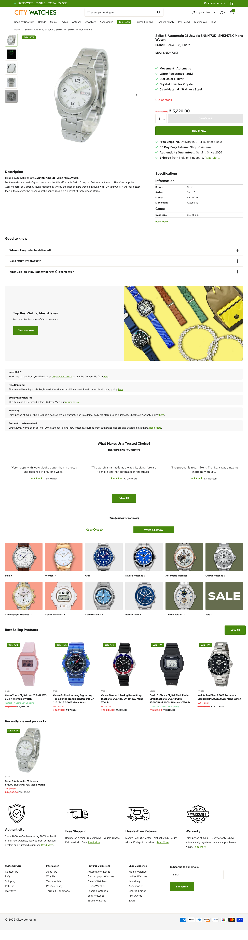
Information (52, 865)
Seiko (170, 45)
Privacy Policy (54, 886)
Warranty (10, 891)
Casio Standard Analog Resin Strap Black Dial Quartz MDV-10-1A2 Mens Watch (122, 699)
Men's (53, 21)
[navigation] (11, 40)
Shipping (10, 881)
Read (161, 221)
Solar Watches (96, 895)
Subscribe (182, 886)
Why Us (50, 876)
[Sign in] (222, 12)
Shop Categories (138, 865)
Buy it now (199, 130)
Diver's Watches (97, 881)
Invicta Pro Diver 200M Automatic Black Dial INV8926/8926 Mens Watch (219, 697)
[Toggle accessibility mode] (231, 3)
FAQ (7, 876)
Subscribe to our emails (184, 867)
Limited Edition (137, 891)
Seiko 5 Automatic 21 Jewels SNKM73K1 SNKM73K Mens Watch (25, 783)
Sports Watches (97, 900)
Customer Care (13, 865)
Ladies (64, 21)
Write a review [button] (153, 530)
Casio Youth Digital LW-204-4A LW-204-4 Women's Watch (26, 697)
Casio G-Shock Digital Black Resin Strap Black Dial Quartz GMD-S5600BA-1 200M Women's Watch (169, 699)
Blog (213, 21)
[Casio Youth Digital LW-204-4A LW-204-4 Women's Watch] (27, 664)
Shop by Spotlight (24, 21)
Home (17, 29)
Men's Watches (138, 871)
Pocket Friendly (165, 21)
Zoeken (158, 12)
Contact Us (11, 871)
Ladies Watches (138, 876)
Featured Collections (99, 865)
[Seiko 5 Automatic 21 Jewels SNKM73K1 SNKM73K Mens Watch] (27, 750)
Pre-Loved (184, 21)
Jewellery (90, 21)
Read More (155, 427)
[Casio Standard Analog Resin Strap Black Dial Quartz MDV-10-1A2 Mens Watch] (124, 664)
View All (124, 498)
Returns (9, 886)
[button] (136, 95)
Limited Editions (144, 21)
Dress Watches (96, 886)
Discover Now (26, 330)
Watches (76, 21)
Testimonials (200, 21)
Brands (42, 21)
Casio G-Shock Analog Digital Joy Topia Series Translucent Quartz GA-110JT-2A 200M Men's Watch (74, 699)
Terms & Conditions (58, 891)
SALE (132, 900)
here (105, 376)
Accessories (106, 21)
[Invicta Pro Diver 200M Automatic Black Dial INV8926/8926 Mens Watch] (220, 664)
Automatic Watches (99, 871)
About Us (51, 871)
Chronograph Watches (101, 876)
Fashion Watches (98, 891)
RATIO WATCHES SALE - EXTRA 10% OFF (42, 3)
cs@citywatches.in (62, 376)
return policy (72, 402)
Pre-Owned (135, 895)
